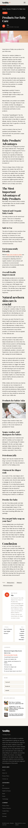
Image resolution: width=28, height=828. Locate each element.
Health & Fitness (6, 791)
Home (4, 9)
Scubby (5, 2)
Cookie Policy (5, 811)
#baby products (10, 582)
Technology (5, 799)
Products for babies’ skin (10, 659)
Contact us (5, 779)
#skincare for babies (8, 585)
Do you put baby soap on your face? (13, 671)
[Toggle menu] (24, 2)
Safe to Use (7, 653)
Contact (4, 813)
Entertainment (5, 788)
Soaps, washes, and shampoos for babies (12, 662)
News (3, 793)
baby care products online (14, 254)
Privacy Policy (5, 776)
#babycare (19, 582)
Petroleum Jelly (8, 665)
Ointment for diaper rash (10, 667)
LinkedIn (7, 690)
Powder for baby (8, 669)
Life (3, 785)
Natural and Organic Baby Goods (13, 651)
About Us (4, 773)
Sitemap (4, 816)
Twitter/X (7, 682)
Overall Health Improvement (11, 657)
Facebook (7, 686)
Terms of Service (6, 808)
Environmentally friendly (10, 655)
